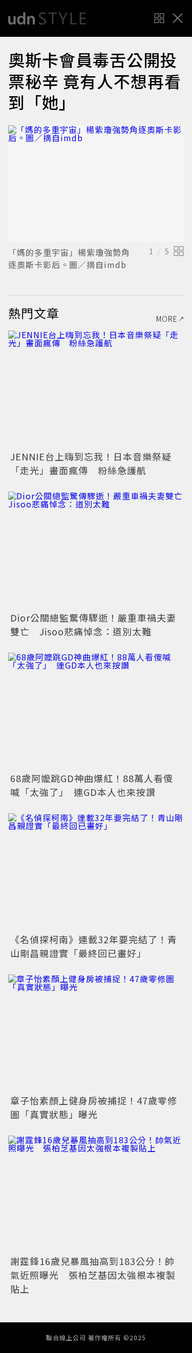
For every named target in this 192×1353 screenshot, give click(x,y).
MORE (167, 318)
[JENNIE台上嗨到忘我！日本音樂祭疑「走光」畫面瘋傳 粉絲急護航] (96, 389)
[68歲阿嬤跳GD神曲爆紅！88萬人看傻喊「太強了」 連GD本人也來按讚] (96, 711)
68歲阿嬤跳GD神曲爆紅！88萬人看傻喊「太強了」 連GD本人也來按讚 (91, 785)
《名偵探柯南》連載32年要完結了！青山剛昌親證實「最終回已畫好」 (93, 946)
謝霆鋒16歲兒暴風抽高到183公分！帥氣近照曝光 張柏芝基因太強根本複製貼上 (93, 1274)
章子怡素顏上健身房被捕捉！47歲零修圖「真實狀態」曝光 (93, 1107)
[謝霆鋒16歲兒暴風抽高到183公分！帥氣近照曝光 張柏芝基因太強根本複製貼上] (96, 1194)
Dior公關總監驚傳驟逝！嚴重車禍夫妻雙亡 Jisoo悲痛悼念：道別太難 (93, 624)
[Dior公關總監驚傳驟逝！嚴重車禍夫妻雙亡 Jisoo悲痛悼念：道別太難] (96, 550)
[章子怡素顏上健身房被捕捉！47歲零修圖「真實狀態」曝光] (96, 1033)
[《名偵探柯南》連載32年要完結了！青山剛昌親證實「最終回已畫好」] (96, 871)
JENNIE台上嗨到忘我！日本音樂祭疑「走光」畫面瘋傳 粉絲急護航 (91, 463)
